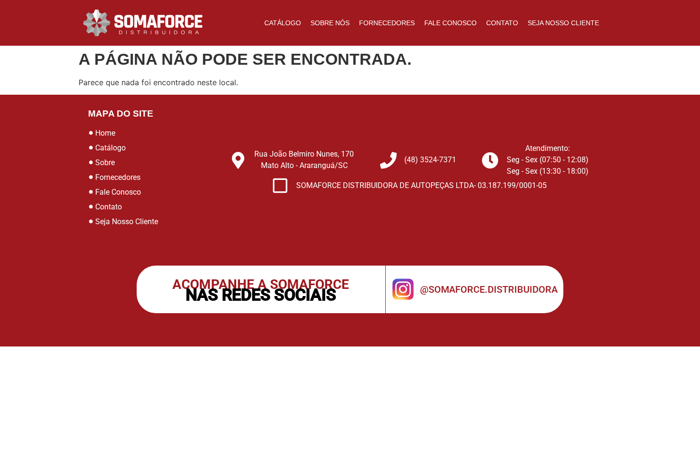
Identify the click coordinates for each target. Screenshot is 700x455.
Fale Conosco (450, 23)
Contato (502, 23)
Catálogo (282, 23)
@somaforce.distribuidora (489, 289)
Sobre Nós (330, 23)
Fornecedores (387, 23)
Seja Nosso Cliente (563, 23)
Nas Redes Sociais (261, 294)
